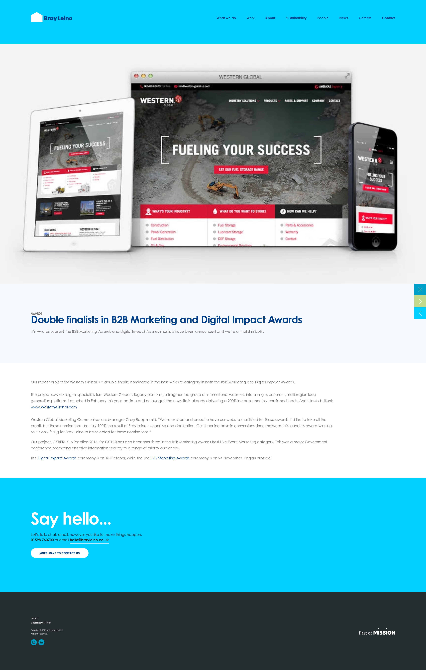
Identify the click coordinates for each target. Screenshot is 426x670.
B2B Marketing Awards (170, 458)
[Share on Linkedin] (41, 642)
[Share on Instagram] (34, 642)
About (270, 18)
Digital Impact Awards (57, 458)
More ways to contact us (59, 553)
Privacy (34, 619)
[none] (420, 289)
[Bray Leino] (51, 17)
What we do (226, 18)
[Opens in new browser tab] (377, 631)
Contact (388, 18)
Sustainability (296, 18)
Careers (365, 18)
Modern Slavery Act (41, 623)
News (343, 18)
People (323, 18)
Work (251, 18)
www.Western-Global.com (54, 407)
